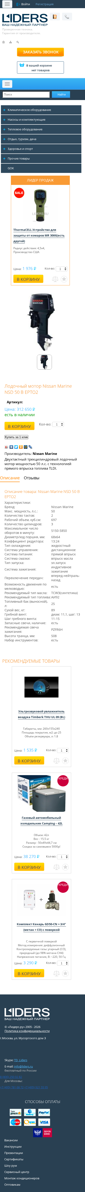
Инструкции (13, 1146)
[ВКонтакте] (11, 447)
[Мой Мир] (25, 447)
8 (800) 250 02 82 (11, 1077)
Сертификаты (13, 1159)
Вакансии (11, 1140)
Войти (25, 4)
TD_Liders (20, 1060)
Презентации (13, 1153)
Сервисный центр (16, 1172)
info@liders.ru (23, 1066)
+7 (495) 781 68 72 (12, 1087)
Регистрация (44, 4)
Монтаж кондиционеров (21, 1178)
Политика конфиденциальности (27, 1031)
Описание (10, 477)
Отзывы (31, 477)
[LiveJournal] (30, 447)
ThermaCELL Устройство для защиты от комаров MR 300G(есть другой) (39, 235)
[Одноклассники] (21, 447)
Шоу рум (10, 1165)
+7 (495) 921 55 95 (36, 1087)
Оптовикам (12, 1184)
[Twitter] (16, 447)
